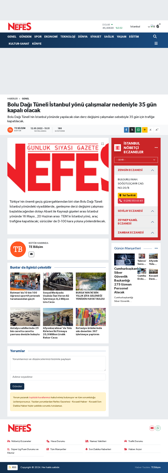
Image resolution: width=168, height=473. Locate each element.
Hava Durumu (58, 441)
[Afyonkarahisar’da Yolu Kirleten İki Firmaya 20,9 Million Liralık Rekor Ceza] (58, 316)
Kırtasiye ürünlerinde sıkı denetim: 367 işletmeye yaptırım (89, 331)
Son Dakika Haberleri (100, 449)
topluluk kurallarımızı (40, 397)
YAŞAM (121, 36)
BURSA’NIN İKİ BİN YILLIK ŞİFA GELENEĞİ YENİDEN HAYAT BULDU (90, 295)
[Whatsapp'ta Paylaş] (138, 130)
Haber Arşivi (135, 449)
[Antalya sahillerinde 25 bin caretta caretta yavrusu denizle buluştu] (25, 316)
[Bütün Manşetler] (156, 248)
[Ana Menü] (155, 43)
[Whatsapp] (158, 428)
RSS (14, 467)
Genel (25, 99)
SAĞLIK (109, 36)
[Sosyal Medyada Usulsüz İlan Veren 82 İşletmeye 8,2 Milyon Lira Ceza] (58, 281)
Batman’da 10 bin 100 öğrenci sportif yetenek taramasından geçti (25, 295)
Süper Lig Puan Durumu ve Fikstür (23, 451)
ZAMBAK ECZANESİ (131, 232)
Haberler (12, 99)
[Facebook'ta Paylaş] (126, 130)
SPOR (38, 36)
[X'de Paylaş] (132, 130)
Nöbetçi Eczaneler (21, 441)
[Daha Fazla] (144, 130)
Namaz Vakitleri (98, 441)
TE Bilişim (36, 247)
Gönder (17, 386)
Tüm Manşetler (58, 449)
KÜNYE (37, 43)
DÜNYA (83, 36)
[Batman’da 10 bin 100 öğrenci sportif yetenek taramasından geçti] (25, 281)
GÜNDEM (25, 36)
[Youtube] (152, 428)
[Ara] (155, 36)
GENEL (11, 36)
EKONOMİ (51, 36)
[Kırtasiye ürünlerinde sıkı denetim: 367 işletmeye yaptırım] (91, 316)
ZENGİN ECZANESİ (130, 170)
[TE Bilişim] (18, 249)
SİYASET (95, 36)
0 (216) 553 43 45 (133, 201)
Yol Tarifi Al (129, 195)
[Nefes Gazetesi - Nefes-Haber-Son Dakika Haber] (19, 26)
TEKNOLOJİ (67, 36)
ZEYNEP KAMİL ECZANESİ (127, 222)
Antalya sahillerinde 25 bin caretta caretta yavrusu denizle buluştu (25, 331)
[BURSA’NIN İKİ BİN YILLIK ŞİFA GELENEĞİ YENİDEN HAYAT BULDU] (91, 281)
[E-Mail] (31, 254)
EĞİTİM (134, 36)
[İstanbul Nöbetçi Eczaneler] (156, 147)
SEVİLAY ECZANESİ (130, 211)
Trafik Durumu (135, 441)
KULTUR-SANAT (19, 43)
